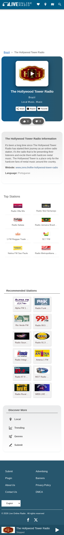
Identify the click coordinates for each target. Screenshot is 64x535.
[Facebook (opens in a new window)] (28, 519)
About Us (10, 485)
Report (32, 109)
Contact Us (11, 492)
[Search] (59, 5)
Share (21, 109)
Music (39, 102)
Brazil (7, 52)
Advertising (42, 471)
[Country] (52, 5)
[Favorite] (38, 5)
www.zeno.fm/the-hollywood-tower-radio (37, 167)
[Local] (45, 5)
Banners (40, 478)
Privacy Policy (43, 485)
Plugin (8, 478)
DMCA (39, 492)
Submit (9, 471)
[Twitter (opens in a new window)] (35, 519)
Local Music (28, 102)
